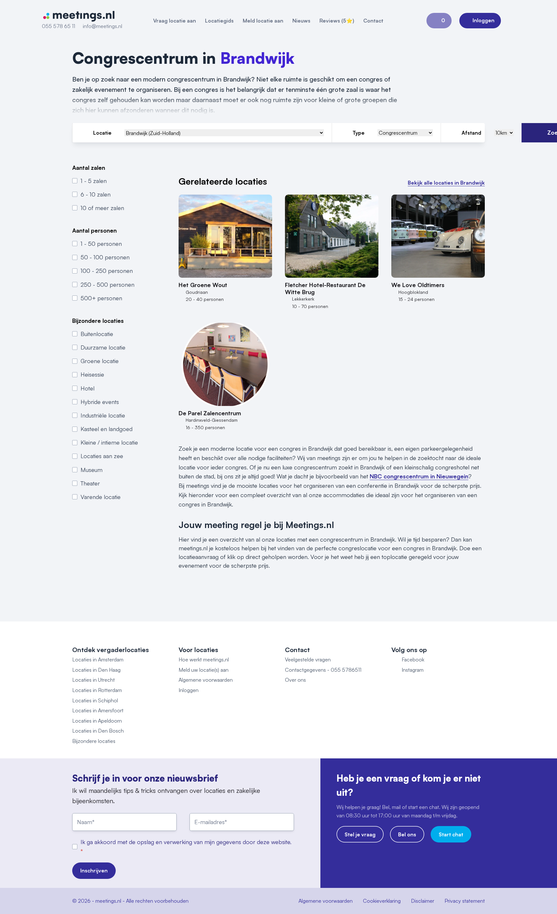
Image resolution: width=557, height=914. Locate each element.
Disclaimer (422, 901)
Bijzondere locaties (93, 741)
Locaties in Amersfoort (97, 710)
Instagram (413, 670)
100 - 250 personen (107, 270)
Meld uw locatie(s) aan (204, 670)
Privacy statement (465, 901)
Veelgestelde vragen (308, 659)
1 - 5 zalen (94, 180)
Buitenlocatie (97, 333)
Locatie (102, 132)
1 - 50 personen (101, 243)
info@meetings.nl (102, 26)
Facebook (413, 659)
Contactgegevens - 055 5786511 (323, 670)
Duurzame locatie (103, 347)
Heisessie (92, 374)
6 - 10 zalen (96, 194)
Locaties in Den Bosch (98, 730)
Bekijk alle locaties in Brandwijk (446, 182)
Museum (92, 469)
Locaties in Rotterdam (97, 690)
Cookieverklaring (382, 901)
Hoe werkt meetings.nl (204, 659)
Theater (90, 483)
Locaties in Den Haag (96, 670)
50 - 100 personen (105, 257)
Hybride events (100, 401)
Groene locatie (100, 360)
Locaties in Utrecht (93, 680)
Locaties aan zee (102, 455)
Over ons (295, 680)
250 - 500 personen (107, 284)
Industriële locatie (103, 415)
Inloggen (189, 690)
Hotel (87, 387)
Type (359, 132)
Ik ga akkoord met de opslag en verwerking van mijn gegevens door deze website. (186, 841)
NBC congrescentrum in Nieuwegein (419, 476)
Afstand (471, 132)
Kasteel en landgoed (106, 428)
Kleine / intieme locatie (109, 442)
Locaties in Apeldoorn (97, 720)
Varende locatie (101, 496)
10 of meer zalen (102, 207)
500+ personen (101, 298)
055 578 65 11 (58, 26)
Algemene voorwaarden (206, 680)
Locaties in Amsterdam (97, 659)
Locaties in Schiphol (95, 700)
